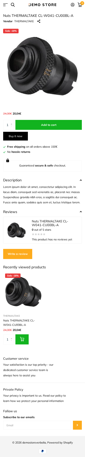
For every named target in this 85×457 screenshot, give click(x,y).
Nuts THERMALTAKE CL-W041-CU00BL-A (19, 322)
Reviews (10, 211)
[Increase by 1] (12, 121)
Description (12, 180)
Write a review (18, 254)
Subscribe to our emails (19, 417)
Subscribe (77, 425)
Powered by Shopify (60, 442)
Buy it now (15, 136)
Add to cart (48, 125)
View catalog (5, 4)
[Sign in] (73, 5)
